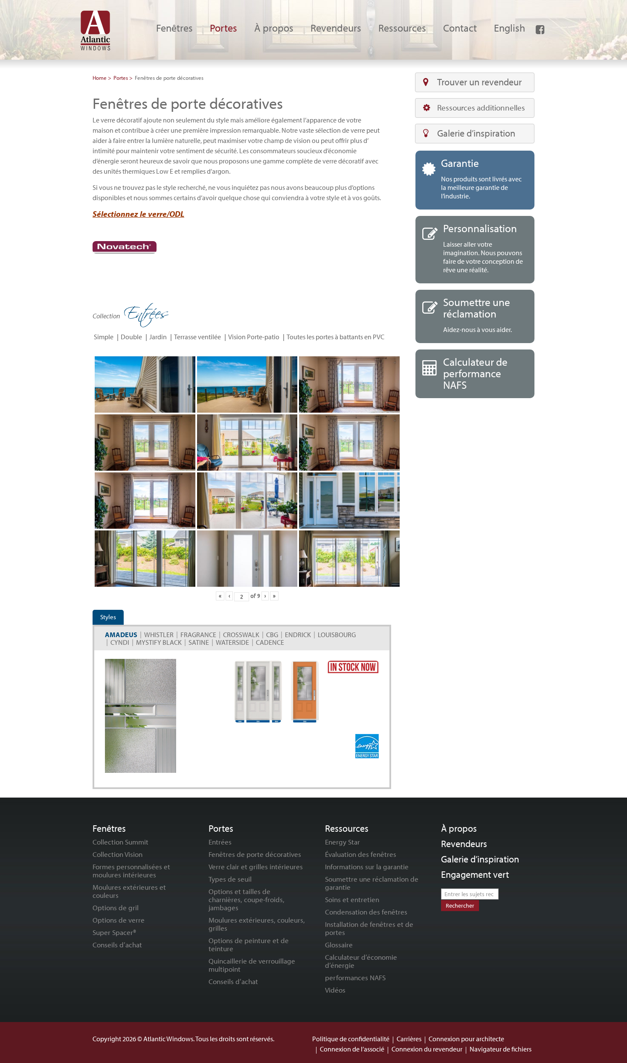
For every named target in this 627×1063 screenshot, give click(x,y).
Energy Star (342, 841)
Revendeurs (464, 844)
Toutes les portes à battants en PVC (335, 336)
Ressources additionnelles (481, 107)
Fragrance (198, 634)
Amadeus (121, 634)
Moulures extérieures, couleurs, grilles (257, 923)
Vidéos (335, 989)
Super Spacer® (114, 932)
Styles (108, 617)
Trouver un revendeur (479, 82)
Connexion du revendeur (427, 1049)
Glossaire (339, 944)
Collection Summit (120, 841)
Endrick (298, 634)
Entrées (220, 841)
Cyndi (119, 642)
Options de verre (119, 919)
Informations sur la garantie (367, 866)
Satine (199, 642)
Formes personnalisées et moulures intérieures (131, 870)
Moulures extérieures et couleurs (129, 891)
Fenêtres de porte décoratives (255, 854)
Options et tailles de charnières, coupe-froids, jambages (246, 899)
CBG (272, 634)
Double (131, 336)
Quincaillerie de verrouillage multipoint (252, 964)
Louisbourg (337, 634)
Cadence (270, 642)
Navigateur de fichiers (500, 1049)
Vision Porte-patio (253, 336)
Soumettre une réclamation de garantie (371, 882)
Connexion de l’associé (352, 1049)
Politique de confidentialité (350, 1038)
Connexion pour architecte (466, 1038)
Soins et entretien (352, 899)
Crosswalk (241, 634)
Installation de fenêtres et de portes (369, 928)
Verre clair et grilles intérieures (256, 866)
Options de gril (116, 907)
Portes (120, 77)
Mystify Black (159, 642)
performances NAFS (355, 977)
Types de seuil (230, 878)
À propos (459, 828)
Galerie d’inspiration (476, 133)
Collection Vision (117, 854)
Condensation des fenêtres (366, 911)
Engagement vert (475, 874)
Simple (103, 336)
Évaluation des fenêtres (360, 854)
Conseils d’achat (117, 944)
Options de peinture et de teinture (249, 944)
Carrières (409, 1038)
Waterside (232, 642)
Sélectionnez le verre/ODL (138, 214)
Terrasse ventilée (197, 336)
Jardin (158, 336)
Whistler (159, 634)
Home (100, 77)
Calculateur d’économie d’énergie (361, 961)
